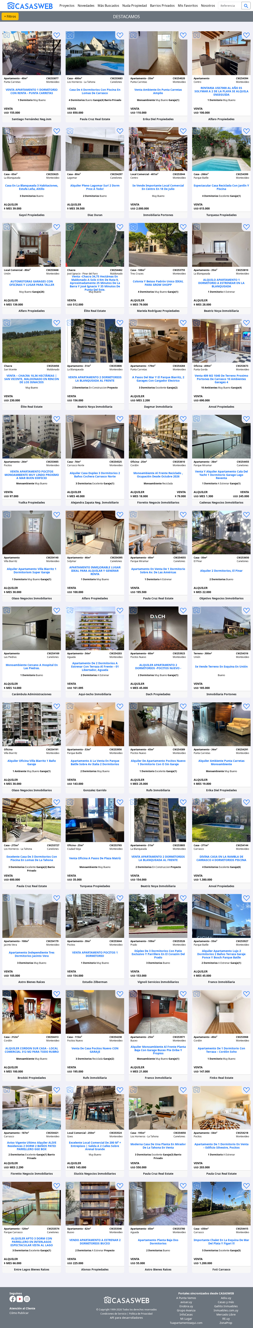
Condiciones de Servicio (113, 1313)
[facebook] (12, 1299)
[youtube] (20, 1299)
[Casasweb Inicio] (27, 5)
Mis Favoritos (188, 5)
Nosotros (208, 5)
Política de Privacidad (140, 1313)
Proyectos (67, 5)
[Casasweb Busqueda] (246, 6)
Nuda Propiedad (134, 5)
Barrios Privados (162, 5)
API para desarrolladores (126, 1318)
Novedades (86, 5)
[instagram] (27, 1299)
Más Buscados (108, 5)
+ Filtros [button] (10, 16)
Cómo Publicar (19, 1313)
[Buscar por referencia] (246, 5)
